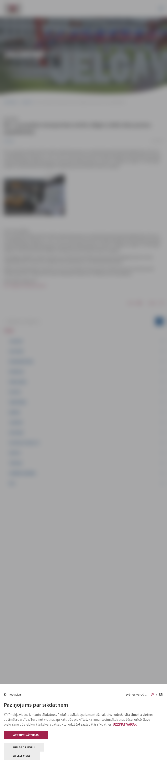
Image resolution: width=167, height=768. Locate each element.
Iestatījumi (16, 694)
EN (161, 694)
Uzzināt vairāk (125, 724)
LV (153, 694)
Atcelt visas (21, 755)
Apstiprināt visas (26, 735)
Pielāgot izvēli (24, 747)
